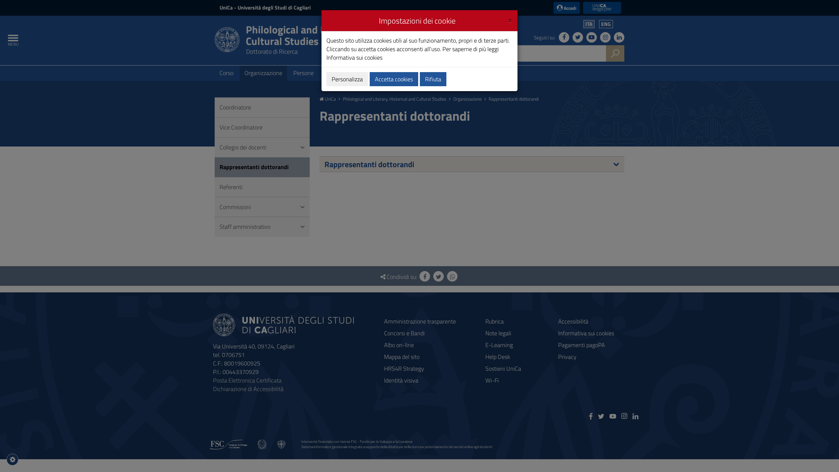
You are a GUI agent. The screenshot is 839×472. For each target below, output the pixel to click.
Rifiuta (433, 79)
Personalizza (347, 79)
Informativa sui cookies (354, 57)
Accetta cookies (394, 79)
